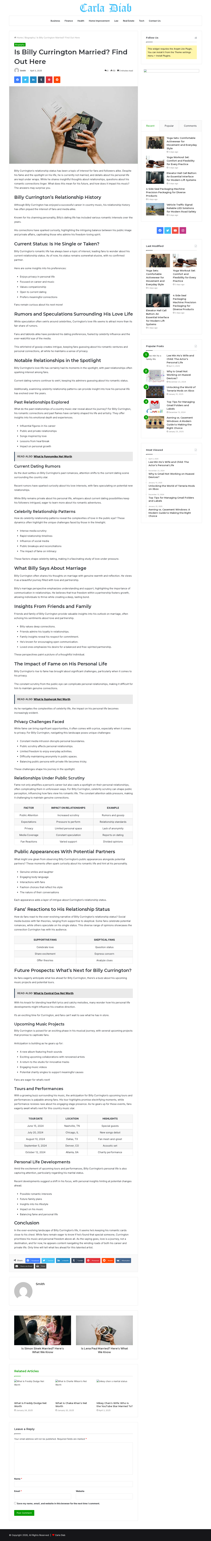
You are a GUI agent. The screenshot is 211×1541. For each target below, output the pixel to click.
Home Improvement (99, 20)
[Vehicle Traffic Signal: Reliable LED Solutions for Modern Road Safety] (155, 209)
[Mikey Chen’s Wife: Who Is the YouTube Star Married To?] (115, 1390)
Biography (30, 37)
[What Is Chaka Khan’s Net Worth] (73, 1390)
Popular (169, 125)
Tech (141, 20)
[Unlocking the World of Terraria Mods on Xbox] (155, 392)
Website (80, 1491)
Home (19, 37)
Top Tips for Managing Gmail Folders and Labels (181, 405)
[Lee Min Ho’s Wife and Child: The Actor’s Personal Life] (155, 360)
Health (80, 20)
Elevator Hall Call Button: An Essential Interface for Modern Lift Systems (182, 177)
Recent (150, 125)
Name (18, 1478)
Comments (190, 125)
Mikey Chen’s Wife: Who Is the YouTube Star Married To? (115, 1405)
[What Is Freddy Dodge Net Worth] (32, 1390)
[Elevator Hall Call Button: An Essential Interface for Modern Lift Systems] (155, 177)
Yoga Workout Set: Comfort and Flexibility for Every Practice (181, 161)
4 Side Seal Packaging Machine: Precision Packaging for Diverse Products (165, 192)
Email (18, 1491)
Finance (69, 20)
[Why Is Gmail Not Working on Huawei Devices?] (155, 376)
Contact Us (155, 20)
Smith (23, 70)
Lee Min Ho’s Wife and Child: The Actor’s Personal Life (180, 359)
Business (55, 20)
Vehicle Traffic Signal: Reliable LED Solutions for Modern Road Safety (181, 208)
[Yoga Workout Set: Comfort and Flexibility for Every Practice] (155, 162)
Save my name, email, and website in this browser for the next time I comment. (58, 1503)
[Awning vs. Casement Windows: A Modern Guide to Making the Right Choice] (155, 422)
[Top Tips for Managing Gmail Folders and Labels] (155, 406)
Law (116, 20)
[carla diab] (105, 7)
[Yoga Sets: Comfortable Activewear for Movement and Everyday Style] (155, 142)
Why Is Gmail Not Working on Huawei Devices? (179, 375)
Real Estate (128, 20)
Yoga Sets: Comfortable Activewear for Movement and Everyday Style (155, 277)
